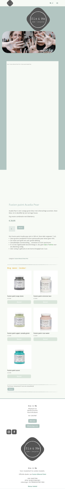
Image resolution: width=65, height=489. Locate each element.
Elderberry (30, 216)
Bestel (21, 228)
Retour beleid (32, 486)
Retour (11, 389)
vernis (51, 245)
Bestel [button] (19, 302)
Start (8, 64)
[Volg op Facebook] (14, 432)
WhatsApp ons (32, 426)
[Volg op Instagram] (8, 432)
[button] (55, 73)
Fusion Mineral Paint (39, 474)
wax (45, 245)
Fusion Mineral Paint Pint (15, 64)
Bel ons (32, 421)
